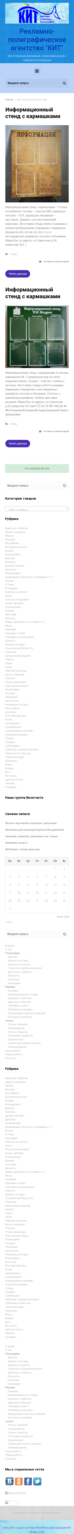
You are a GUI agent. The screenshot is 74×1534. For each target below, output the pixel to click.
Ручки (8, 719)
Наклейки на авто (16, 842)
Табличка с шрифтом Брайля (22, 749)
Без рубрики (12, 543)
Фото (8, 772)
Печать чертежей (17, 1024)
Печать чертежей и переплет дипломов (31, 823)
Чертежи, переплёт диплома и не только (31, 836)
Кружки (9, 610)
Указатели (11, 760)
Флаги (8, 764)
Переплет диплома (16, 670)
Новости (10, 640)
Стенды (14, 254)
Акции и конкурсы (15, 532)
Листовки (10, 614)
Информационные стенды (23, 994)
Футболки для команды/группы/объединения (34, 829)
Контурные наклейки (17, 599)
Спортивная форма (16, 734)
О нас (8, 949)
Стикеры (10, 742)
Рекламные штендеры (20, 1009)
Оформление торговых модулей (26, 1013)
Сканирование (16, 1028)
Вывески (10, 562)
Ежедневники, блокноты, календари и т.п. (29, 577)
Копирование (13, 607)
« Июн (8, 922)
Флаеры (9, 768)
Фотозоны (11, 775)
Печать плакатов (18, 1032)
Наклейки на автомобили (19, 637)
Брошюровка (12, 554)
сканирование (13, 727)
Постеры (10, 693)
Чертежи (10, 783)
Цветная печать (14, 779)
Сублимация (12, 745)
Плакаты (10, 678)
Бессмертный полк (16, 547)
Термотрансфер (14, 757)
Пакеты (9, 659)
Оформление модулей (17, 655)
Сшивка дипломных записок (24, 1043)
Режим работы (13, 1054)
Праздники (11, 697)
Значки (9, 580)
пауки (8, 667)
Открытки (10, 652)
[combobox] (37, 508)
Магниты (10, 618)
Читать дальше (18, 273)
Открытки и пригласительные (25, 968)
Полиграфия (12, 689)
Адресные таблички (16, 528)
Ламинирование (17, 1047)
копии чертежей (14, 603)
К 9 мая (9, 584)
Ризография (12, 708)
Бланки (9, 550)
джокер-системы (14, 565)
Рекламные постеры (17, 704)
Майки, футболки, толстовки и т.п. (25, 622)
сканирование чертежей (19, 730)
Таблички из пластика (18, 753)
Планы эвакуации (15, 682)
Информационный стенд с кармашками (32, 112)
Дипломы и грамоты (20, 972)
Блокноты (14, 975)
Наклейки (10, 629)
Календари (11, 588)
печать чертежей (14, 674)
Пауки (8, 663)
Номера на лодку (15, 644)
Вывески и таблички (19, 998)
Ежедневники (12, 573)
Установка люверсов (20, 1035)
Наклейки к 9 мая (15, 633)
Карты (8, 595)
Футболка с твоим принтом (22, 849)
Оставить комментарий (56, 261)
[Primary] (37, 71)
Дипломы (10, 569)
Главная (9, 99)
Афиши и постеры (18, 960)
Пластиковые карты (16, 685)
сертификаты (12, 723)
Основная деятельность (19, 648)
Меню (8, 625)
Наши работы (13, 1050)
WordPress (56, 1513)
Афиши (9, 535)
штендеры (11, 787)
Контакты (11, 1058)
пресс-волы (12, 700)
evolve (15, 1513)
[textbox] (37, 509)
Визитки (9, 558)
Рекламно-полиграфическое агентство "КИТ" (37, 39)
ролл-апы (10, 712)
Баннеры (10, 539)
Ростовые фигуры (15, 715)
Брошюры (14, 979)
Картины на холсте (16, 592)
